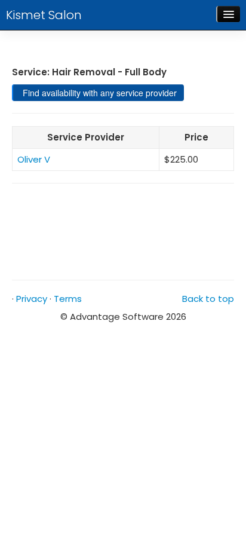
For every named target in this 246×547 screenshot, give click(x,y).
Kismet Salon (44, 15)
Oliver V (33, 159)
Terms (68, 298)
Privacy (31, 298)
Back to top (208, 298)
